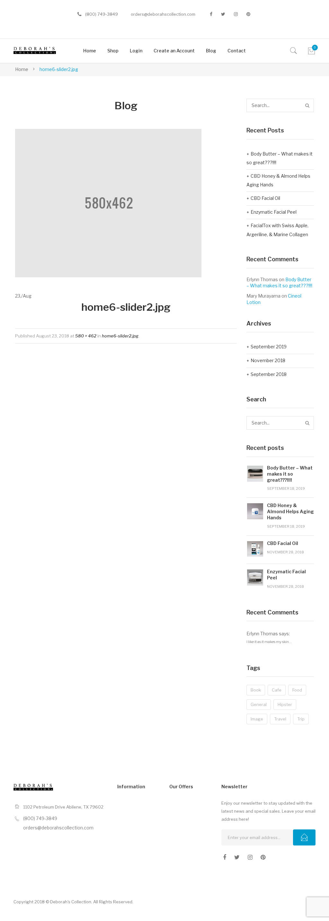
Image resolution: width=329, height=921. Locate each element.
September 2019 (269, 346)
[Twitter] (223, 14)
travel (280, 718)
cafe (276, 690)
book (256, 690)
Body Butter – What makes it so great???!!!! (279, 158)
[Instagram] (235, 14)
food (297, 690)
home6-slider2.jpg (120, 335)
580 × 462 (85, 335)
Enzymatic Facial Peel (274, 212)
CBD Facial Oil (265, 198)
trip (301, 718)
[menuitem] (89, 51)
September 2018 (269, 374)
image (257, 718)
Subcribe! (304, 837)
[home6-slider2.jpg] (108, 202)
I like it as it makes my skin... (269, 641)
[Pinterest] (248, 14)
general (259, 704)
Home (21, 69)
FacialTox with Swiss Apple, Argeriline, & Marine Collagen (277, 230)
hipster (285, 704)
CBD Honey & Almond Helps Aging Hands (278, 180)
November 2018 (268, 360)
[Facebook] (211, 14)
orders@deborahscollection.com (163, 14)
